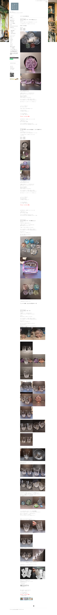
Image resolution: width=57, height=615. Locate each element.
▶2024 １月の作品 (22, 28)
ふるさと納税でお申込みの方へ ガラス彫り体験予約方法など (14, 51)
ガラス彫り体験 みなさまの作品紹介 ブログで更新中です (31, 129)
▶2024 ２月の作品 (22, 29)
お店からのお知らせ (13, 33)
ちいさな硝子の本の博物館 (15, 609)
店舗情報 (11, 17)
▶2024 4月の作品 (23, 25)
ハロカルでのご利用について (13, 49)
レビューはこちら (30, 462)
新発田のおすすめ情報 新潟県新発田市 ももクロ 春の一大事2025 (14, 54)
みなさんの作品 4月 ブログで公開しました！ (28, 19)
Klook (11, 24)
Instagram (11, 39)
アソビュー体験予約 (12, 23)
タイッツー (11, 43)
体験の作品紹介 (21, 130)
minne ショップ (12, 36)
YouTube (11, 40)
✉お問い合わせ (12, 27)
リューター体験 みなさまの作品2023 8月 (28, 303)
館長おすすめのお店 (12, 46)
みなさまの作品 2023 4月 (25, 310)
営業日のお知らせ (12, 20)
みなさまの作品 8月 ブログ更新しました (28, 220)
